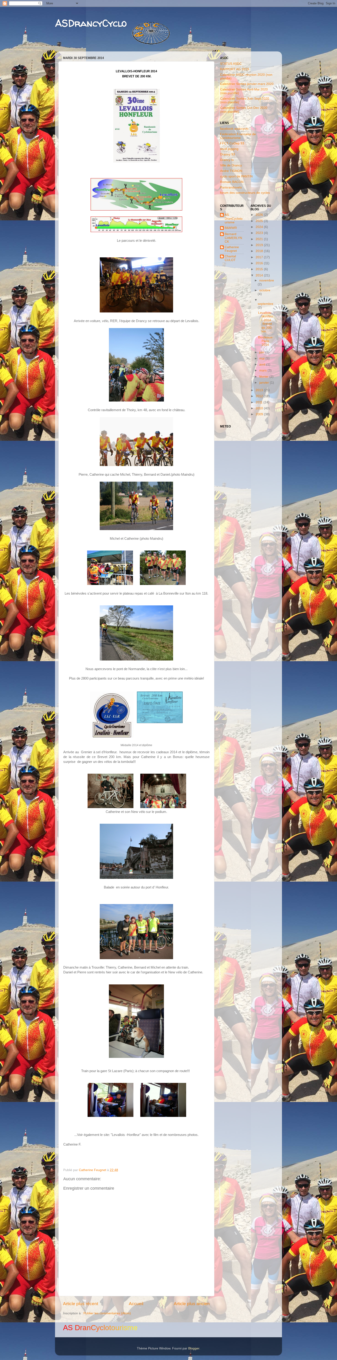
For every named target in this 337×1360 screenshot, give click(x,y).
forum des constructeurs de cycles (245, 192)
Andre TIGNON (231, 171)
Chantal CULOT (230, 258)
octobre (264, 290)
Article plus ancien (192, 1303)
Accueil (136, 1303)
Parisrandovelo (231, 187)
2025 (260, 221)
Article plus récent (80, 1303)
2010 (260, 408)
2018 (260, 251)
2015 (260, 269)
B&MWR (231, 228)
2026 (260, 214)
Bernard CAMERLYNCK (233, 237)
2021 (260, 239)
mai (262, 358)
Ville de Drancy (231, 165)
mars (263, 370)
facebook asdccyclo (234, 128)
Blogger (193, 1348)
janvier (264, 382)
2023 (260, 233)
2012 (260, 396)
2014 (260, 275)
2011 (259, 402)
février (264, 376)
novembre (266, 280)
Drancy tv (227, 160)
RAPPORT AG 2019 (234, 69)
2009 (260, 414)
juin (262, 352)
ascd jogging (229, 149)
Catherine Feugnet (232, 249)
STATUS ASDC (231, 63)
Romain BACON (231, 182)
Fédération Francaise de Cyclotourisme (238, 136)
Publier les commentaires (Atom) (107, 1313)
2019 (260, 245)
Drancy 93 (227, 154)
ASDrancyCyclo (91, 23)
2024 (260, 227)
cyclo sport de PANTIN (236, 176)
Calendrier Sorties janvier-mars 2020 (246, 84)
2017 (260, 257)
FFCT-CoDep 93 (232, 143)
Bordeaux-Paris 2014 (265, 341)
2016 (260, 263)
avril (262, 364)
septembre (265, 304)
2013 (260, 390)
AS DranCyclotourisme (234, 218)
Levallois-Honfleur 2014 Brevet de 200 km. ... (265, 322)
